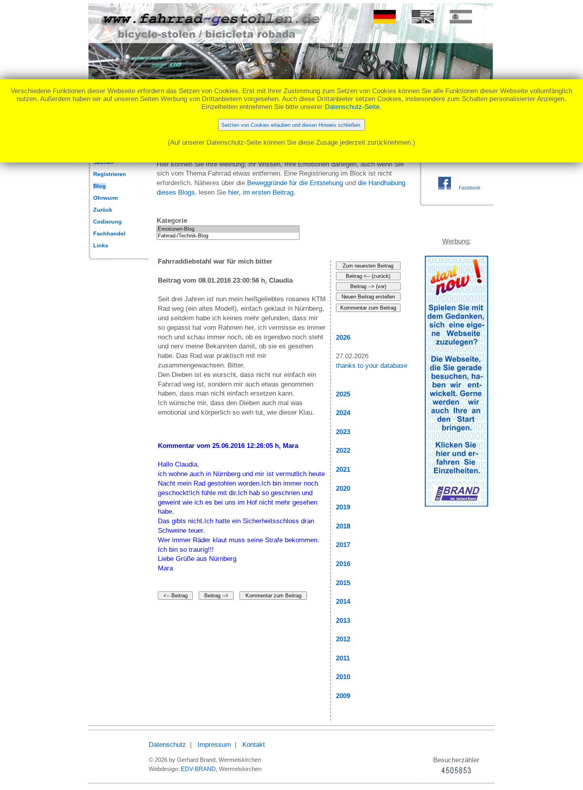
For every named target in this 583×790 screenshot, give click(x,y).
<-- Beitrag (175, 596)
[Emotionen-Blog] (228, 229)
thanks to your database (371, 365)
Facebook (469, 188)
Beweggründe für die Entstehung (295, 183)
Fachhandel (109, 233)
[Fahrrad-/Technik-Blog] (228, 236)
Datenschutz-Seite (352, 107)
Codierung (107, 221)
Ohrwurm (105, 198)
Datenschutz (167, 744)
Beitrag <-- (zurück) (368, 276)
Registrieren (109, 174)
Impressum (214, 744)
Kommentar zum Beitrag (273, 596)
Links (100, 245)
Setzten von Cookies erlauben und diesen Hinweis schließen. (291, 125)
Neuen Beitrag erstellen (368, 297)
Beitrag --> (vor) (368, 286)
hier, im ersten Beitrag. (261, 192)
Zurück (102, 210)
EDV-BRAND (198, 768)
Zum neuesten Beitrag (368, 266)
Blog (99, 186)
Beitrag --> (216, 596)
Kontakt (253, 744)
